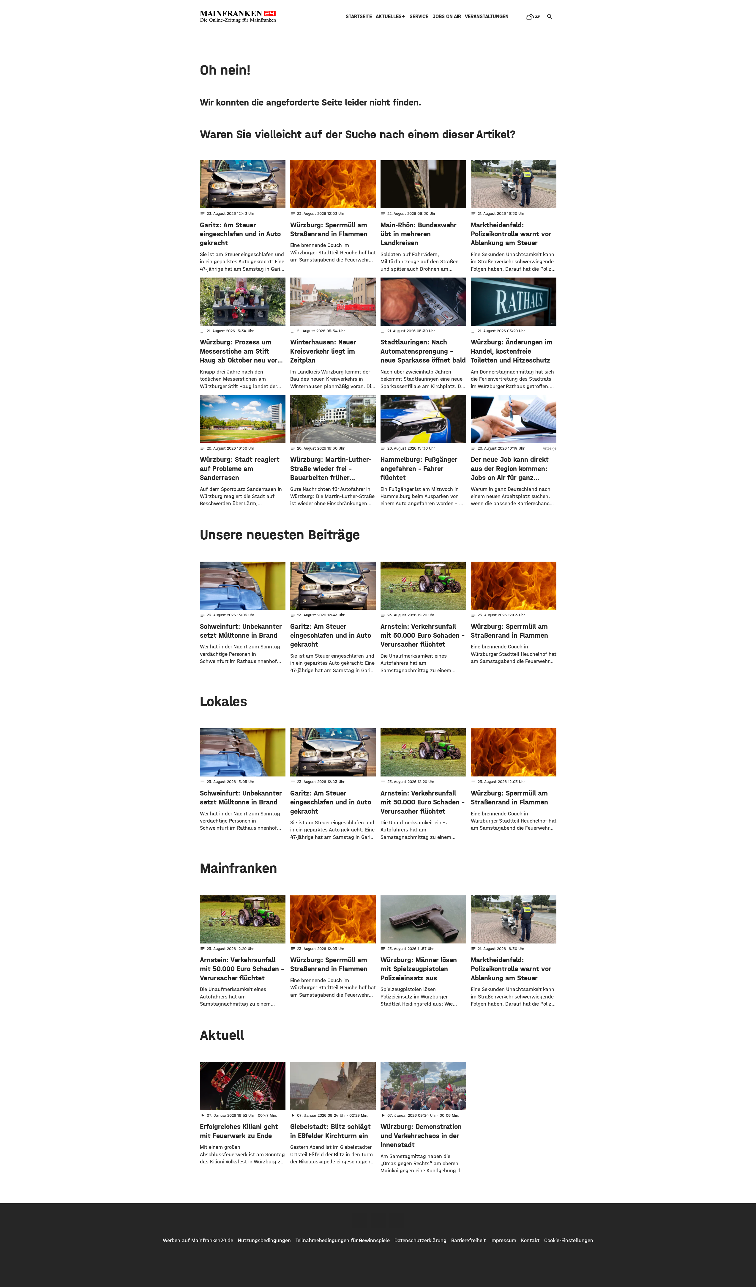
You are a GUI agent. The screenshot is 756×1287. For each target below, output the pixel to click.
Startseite (359, 16)
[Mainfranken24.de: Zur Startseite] (238, 16)
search (549, 16)
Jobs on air (447, 16)
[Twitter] (378, 1220)
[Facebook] (359, 1220)
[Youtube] (396, 1220)
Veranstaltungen (487, 16)
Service (419, 16)
